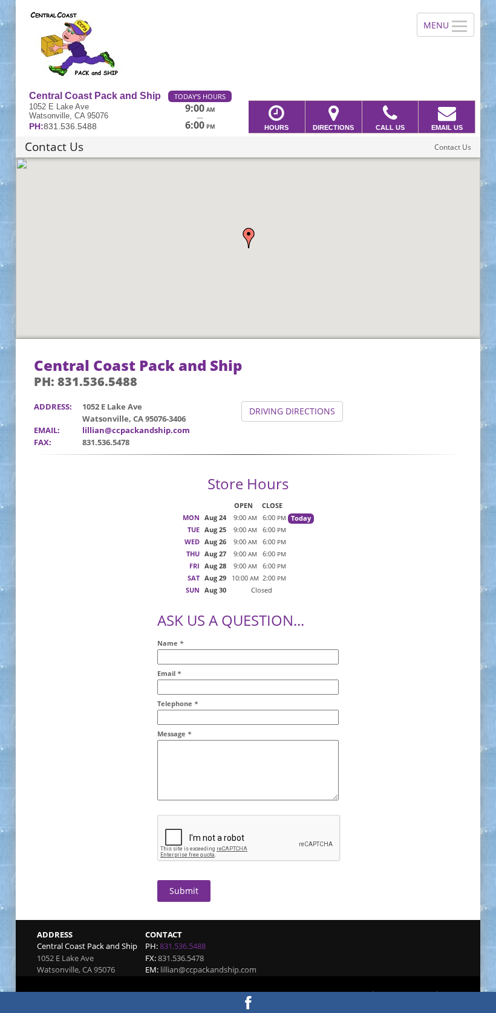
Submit (183, 890)
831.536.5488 (183, 946)
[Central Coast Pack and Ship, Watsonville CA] (248, 45)
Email (169, 673)
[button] (248, 238)
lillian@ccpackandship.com (136, 430)
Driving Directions (292, 411)
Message (174, 733)
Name (170, 643)
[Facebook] (248, 1002)
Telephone (177, 703)
